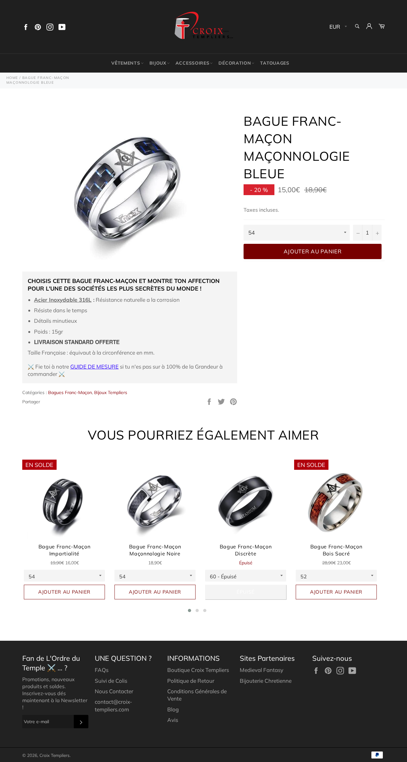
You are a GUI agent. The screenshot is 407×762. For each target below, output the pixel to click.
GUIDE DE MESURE (94, 366)
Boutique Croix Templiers (198, 670)
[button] (189, 610)
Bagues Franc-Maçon (70, 392)
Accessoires (193, 63)
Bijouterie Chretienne (266, 680)
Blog (173, 709)
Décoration (234, 63)
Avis (172, 719)
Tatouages (274, 63)
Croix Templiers (54, 755)
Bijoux (157, 63)
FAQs (101, 670)
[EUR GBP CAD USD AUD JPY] (337, 27)
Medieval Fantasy (261, 670)
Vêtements (125, 63)
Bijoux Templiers (110, 392)
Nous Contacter (114, 691)
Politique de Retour (190, 680)
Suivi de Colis (111, 680)
